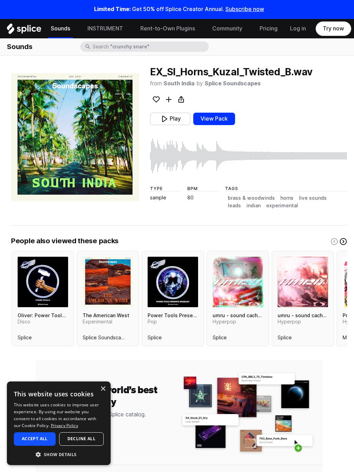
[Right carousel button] (343, 241)
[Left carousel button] (334, 241)
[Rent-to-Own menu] (200, 29)
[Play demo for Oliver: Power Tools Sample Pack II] (43, 282)
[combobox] (150, 46)
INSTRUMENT (105, 28)
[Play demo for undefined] (75, 137)
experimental (282, 205)
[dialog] (59, 423)
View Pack (214, 118)
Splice (25, 339)
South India (179, 83)
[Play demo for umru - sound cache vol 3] (238, 282)
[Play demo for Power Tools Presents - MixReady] (173, 282)
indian (253, 205)
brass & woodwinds (251, 198)
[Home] (24, 30)
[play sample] (248, 156)
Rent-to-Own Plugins (167, 28)
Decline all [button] (81, 439)
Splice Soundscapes (233, 83)
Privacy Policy (64, 425)
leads (234, 205)
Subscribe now (244, 9)
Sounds (60, 28)
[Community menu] (247, 29)
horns (287, 198)
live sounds (313, 198)
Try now (333, 28)
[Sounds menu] (75, 29)
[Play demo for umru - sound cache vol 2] (303, 282)
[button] (59, 454)
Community (227, 28)
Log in (298, 28)
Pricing (269, 28)
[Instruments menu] (128, 29)
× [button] (102, 388)
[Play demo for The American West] (108, 282)
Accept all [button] (35, 439)
